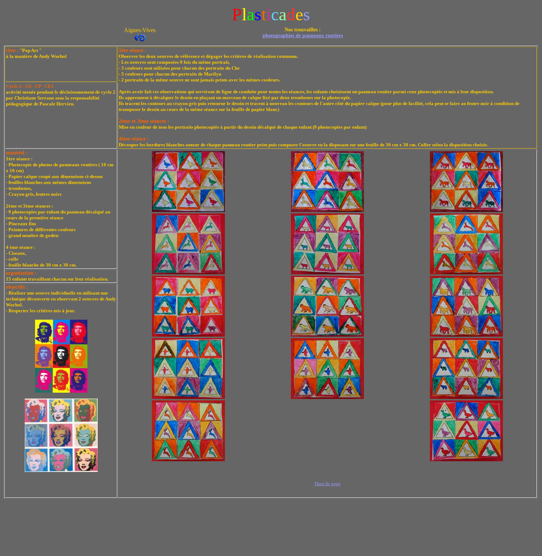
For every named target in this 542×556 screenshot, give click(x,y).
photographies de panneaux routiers (303, 35)
